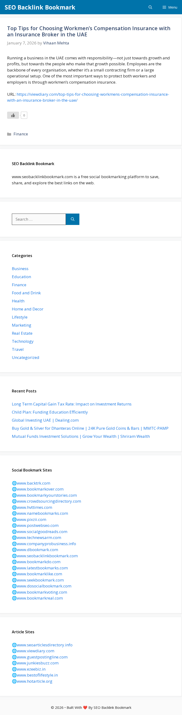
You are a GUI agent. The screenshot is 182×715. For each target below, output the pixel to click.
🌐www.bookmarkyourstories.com (44, 495)
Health (18, 301)
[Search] (72, 219)
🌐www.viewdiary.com (33, 650)
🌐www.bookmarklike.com (37, 574)
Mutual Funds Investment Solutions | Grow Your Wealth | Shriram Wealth (81, 436)
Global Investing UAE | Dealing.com (45, 420)
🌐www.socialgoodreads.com (39, 531)
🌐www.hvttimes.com (32, 507)
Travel (18, 349)
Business (20, 268)
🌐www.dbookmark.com (35, 549)
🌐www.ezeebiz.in (29, 669)
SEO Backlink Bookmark (40, 7)
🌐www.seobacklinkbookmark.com (45, 555)
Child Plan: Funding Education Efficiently (50, 412)
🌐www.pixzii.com (29, 519)
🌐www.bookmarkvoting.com (39, 592)
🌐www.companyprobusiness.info (44, 543)
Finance (21, 134)
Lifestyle (19, 317)
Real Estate (22, 333)
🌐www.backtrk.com (31, 483)
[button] (150, 7)
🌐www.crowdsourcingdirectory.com (46, 501)
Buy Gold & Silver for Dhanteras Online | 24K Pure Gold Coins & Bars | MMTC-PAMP (90, 428)
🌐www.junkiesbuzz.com (35, 663)
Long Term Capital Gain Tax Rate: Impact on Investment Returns (72, 404)
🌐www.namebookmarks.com (40, 513)
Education (21, 276)
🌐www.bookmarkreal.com (37, 598)
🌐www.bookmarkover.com (38, 489)
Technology (23, 341)
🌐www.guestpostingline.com (40, 657)
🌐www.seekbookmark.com (38, 580)
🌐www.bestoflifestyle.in (35, 675)
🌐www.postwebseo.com (35, 525)
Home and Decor (27, 309)
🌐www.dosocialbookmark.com (41, 586)
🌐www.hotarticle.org (32, 681)
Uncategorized (25, 357)
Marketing (21, 325)
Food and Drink (26, 293)
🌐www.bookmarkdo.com (36, 561)
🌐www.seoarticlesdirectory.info (42, 645)
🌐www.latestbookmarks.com (40, 568)
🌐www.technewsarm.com (36, 537)
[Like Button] (13, 115)
